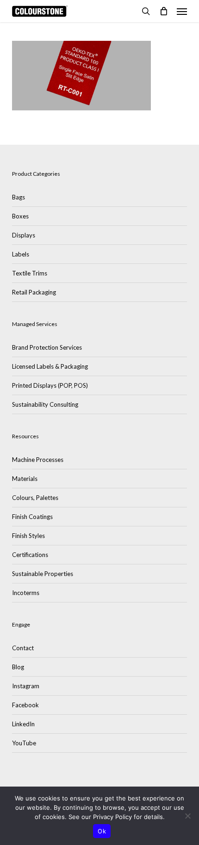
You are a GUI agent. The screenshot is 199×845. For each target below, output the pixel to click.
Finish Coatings (32, 516)
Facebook (25, 705)
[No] (187, 815)
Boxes (20, 216)
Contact (23, 648)
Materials (24, 478)
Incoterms (25, 592)
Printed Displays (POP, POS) (50, 385)
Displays (23, 235)
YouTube (24, 743)
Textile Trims (29, 273)
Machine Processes (37, 459)
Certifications (30, 554)
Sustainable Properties (42, 573)
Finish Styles (28, 535)
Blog (18, 667)
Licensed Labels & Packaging (50, 366)
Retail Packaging (34, 292)
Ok (102, 831)
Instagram (25, 686)
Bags (18, 197)
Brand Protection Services (47, 347)
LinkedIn (23, 724)
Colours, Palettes (35, 497)
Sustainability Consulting (45, 404)
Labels (20, 254)
